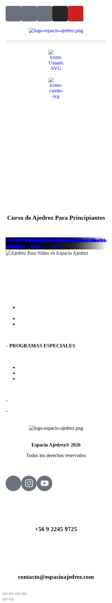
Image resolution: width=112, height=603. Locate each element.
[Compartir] (17, 594)
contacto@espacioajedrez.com (56, 577)
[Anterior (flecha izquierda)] (4, 599)
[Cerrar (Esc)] (23, 594)
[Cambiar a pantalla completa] (11, 594)
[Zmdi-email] (29, 13)
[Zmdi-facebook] (44, 13)
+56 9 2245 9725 (56, 529)
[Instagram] (60, 13)
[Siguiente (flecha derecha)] (11, 599)
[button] (56, 41)
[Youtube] (75, 13)
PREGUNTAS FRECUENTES (50, 318)
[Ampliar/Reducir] (4, 594)
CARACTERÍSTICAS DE (49, 310)
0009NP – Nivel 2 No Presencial (39, 240)
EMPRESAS (31, 378)
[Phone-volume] (13, 13)
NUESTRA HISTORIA (42, 324)
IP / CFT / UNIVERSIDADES (49, 373)
